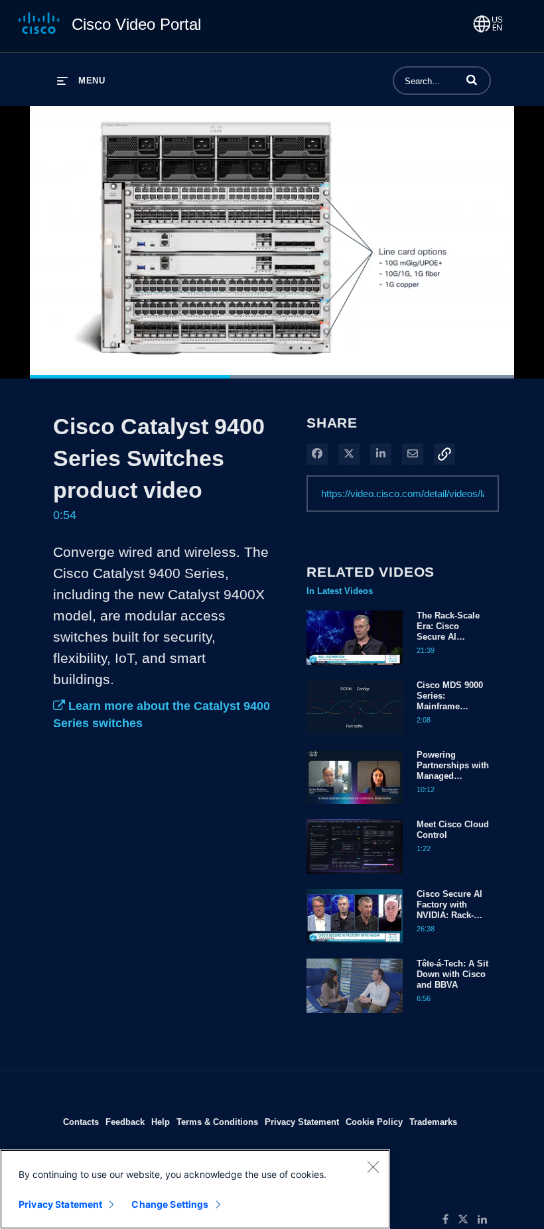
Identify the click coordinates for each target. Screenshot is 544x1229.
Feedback (125, 1121)
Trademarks (433, 1121)
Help (160, 1121)
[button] (472, 79)
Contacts (81, 1121)
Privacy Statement (302, 1121)
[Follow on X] (468, 1219)
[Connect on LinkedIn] (486, 1219)
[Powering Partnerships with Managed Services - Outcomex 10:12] (354, 807)
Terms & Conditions (217, 1121)
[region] (195, 1189)
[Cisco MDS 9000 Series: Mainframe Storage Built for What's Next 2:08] (354, 737)
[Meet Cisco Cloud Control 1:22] (354, 877)
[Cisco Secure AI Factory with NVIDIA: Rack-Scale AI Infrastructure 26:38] (354, 946)
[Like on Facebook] (450, 1219)
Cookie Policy (374, 1121)
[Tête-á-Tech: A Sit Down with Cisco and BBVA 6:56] (354, 1016)
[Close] (372, 1166)
